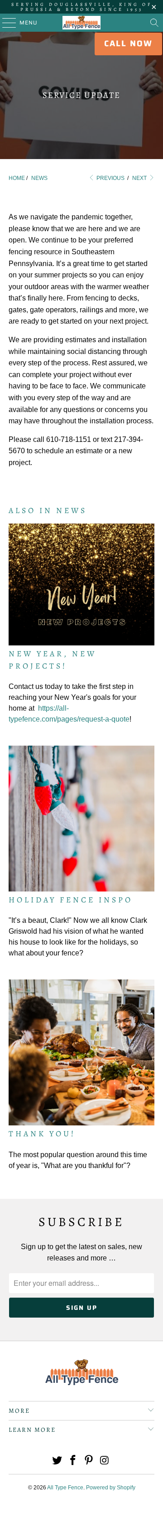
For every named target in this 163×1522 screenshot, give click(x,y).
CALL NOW (128, 43)
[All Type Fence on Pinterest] (89, 1461)
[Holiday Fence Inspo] (81, 819)
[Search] (154, 23)
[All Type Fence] (81, 23)
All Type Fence (65, 1487)
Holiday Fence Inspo (71, 899)
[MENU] (5, 23)
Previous (110, 178)
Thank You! (42, 1133)
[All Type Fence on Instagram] (104, 1461)
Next (140, 178)
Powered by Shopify (110, 1487)
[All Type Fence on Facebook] (73, 1461)
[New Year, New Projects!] (81, 584)
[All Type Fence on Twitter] (57, 1461)
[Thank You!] (81, 1052)
